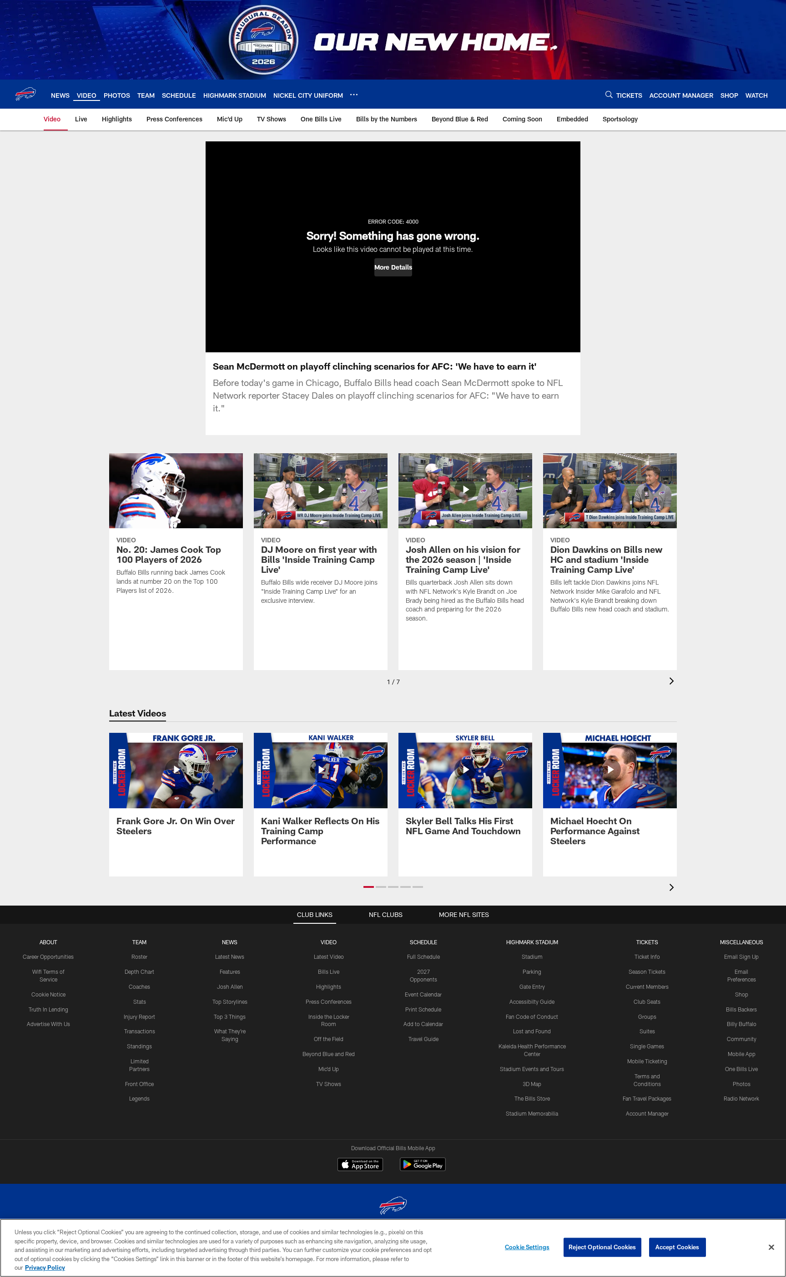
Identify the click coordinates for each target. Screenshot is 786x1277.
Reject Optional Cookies (602, 1247)
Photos (742, 1084)
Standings (139, 1046)
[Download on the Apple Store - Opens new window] (360, 1165)
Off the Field (328, 1039)
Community (741, 1039)
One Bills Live (741, 1069)
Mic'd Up (328, 1069)
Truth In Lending (48, 1009)
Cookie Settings (527, 1247)
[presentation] (673, 682)
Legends (139, 1098)
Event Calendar (423, 994)
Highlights (328, 986)
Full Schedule (423, 956)
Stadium (532, 956)
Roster (139, 956)
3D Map (532, 1084)
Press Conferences (329, 1001)
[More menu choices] (354, 94)
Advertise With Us (48, 1024)
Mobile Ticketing (647, 1061)
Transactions (139, 1031)
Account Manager (647, 1113)
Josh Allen (230, 986)
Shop (741, 994)
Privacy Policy (45, 1267)
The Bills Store (532, 1098)
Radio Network (741, 1098)
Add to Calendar (423, 1024)
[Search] (609, 94)
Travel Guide (423, 1039)
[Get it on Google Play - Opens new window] (423, 1169)
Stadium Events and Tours (532, 1069)
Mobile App (742, 1054)
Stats (139, 1001)
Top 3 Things (230, 1016)
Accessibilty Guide (531, 1001)
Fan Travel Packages (647, 1098)
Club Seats (647, 1001)
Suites (647, 1031)
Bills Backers (741, 1009)
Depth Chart (139, 971)
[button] (393, 267)
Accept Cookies (677, 1247)
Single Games (647, 1046)
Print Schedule (423, 1009)
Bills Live (328, 971)
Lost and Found (532, 1031)
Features (230, 971)
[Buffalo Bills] (393, 1206)
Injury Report (139, 1016)
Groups (647, 1016)
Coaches (139, 986)
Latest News (229, 956)
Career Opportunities (48, 956)
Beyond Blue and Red (328, 1054)
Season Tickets (647, 971)
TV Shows (328, 1084)
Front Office (139, 1084)
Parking (532, 971)
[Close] (771, 1247)
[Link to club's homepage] (25, 94)
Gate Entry (532, 986)
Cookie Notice (48, 994)
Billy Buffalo (741, 1024)
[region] (393, 1248)
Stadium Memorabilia (532, 1113)
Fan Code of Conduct (532, 1016)
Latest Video (329, 956)
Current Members (647, 986)
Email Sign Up (741, 956)
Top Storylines (229, 1001)
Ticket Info (647, 956)
